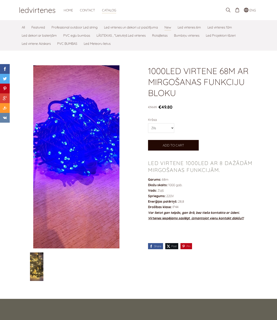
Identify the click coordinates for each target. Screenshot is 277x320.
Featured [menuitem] (38, 27)
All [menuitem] (23, 27)
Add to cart (173, 145)
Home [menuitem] (68, 10)
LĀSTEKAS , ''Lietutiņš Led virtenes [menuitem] (121, 35)
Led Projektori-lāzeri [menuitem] (221, 35)
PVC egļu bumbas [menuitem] (76, 35)
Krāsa (152, 120)
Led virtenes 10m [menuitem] (219, 27)
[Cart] (237, 10)
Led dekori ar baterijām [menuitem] (39, 35)
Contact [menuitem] (87, 10)
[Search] (228, 10)
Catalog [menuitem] (109, 10)
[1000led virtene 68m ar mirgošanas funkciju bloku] (36, 266)
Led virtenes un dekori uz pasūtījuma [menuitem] (131, 27)
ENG (252, 10)
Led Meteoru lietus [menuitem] (97, 44)
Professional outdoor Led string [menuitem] (75, 27)
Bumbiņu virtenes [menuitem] (186, 35)
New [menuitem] (167, 27)
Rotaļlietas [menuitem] (159, 35)
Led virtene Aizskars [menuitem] (36, 44)
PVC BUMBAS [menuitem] (67, 44)
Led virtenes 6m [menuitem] (189, 27)
